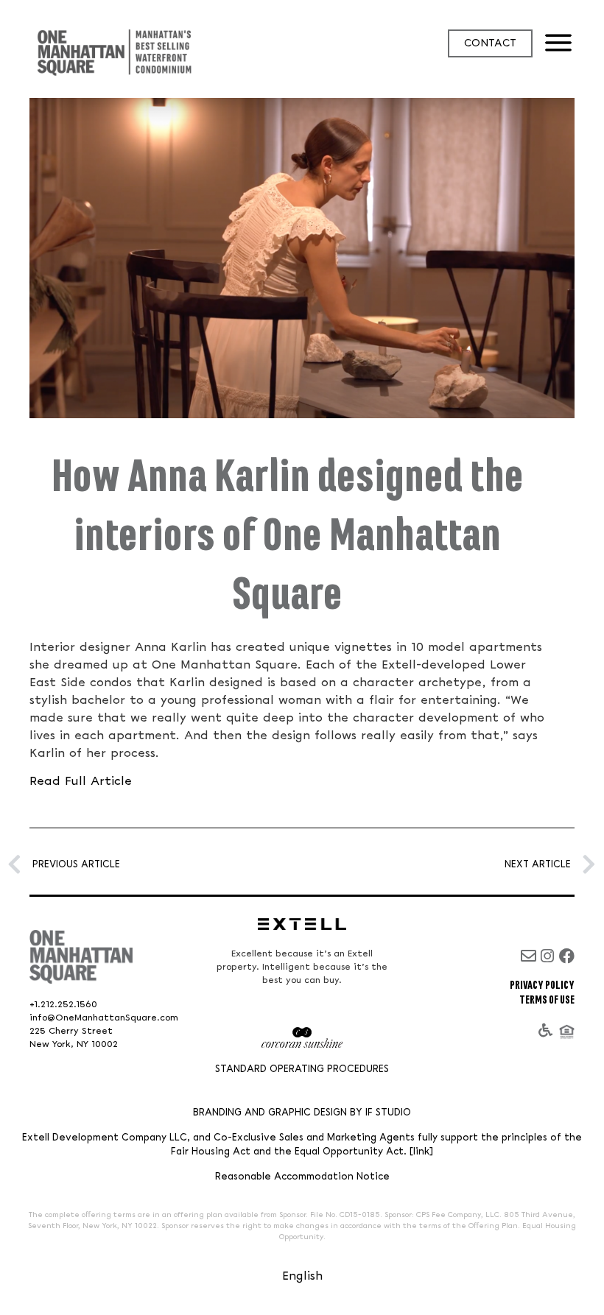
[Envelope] (528, 956)
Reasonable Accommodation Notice (302, 1176)
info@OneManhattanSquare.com (103, 1018)
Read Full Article (80, 781)
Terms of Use (547, 1000)
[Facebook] (567, 956)
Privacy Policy (542, 986)
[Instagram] (547, 956)
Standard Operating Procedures (302, 1069)
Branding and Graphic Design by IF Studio (302, 1112)
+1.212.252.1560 (63, 1004)
